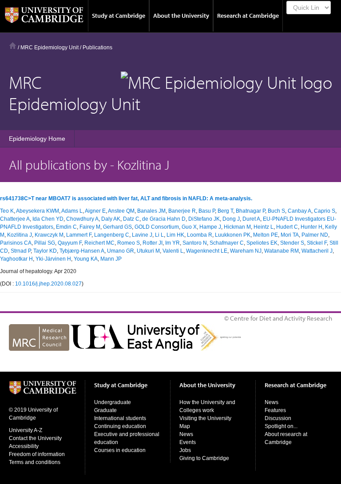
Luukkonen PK (232, 235)
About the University (181, 16)
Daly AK (110, 219)
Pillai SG (44, 243)
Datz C (131, 219)
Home (12, 45)
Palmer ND (314, 235)
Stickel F (317, 243)
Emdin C (66, 227)
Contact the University (35, 438)
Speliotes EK (262, 243)
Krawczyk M (49, 235)
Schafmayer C (227, 243)
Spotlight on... (281, 426)
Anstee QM (121, 211)
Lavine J (142, 235)
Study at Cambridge (118, 16)
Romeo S (128, 243)
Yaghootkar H (16, 259)
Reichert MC (99, 243)
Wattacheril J (317, 251)
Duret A (251, 219)
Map (184, 426)
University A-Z (25, 430)
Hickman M (237, 227)
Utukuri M (148, 251)
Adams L (72, 211)
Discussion (278, 418)
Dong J (231, 219)
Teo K (7, 211)
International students (120, 418)
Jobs (185, 450)
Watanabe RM (281, 251)
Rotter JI (153, 243)
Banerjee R (182, 211)
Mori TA (290, 235)
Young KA (86, 259)
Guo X (189, 227)
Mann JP (111, 259)
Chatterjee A (15, 219)
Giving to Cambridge (204, 458)
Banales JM (151, 211)
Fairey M (89, 227)
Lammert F (78, 235)
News (186, 434)
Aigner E (95, 211)
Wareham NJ (246, 251)
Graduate (105, 410)
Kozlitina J (19, 235)
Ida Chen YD (47, 219)
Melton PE (265, 235)
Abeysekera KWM (37, 211)
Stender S (292, 243)
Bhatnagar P (250, 211)
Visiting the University (205, 418)
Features (275, 410)
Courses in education (120, 450)
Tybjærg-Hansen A (81, 251)
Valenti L (173, 251)
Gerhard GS (117, 227)
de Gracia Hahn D (164, 219)
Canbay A (299, 211)
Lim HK (175, 235)
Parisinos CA (16, 243)
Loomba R (199, 235)
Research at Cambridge (248, 16)
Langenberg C (111, 235)
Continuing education (120, 426)
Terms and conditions (34, 462)
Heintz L (264, 227)
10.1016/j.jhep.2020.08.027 (48, 284)
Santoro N (194, 243)
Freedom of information (37, 454)
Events (187, 442)
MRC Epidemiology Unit (49, 47)
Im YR (172, 243)
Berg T (225, 211)
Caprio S (324, 211)
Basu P (206, 211)
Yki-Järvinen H (53, 259)
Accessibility (24, 446)
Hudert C (287, 227)
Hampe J (210, 227)
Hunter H (311, 227)
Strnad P (21, 251)
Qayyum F (70, 243)
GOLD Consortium (157, 227)
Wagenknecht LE (206, 251)
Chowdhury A (82, 219)
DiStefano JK (204, 219)
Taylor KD (45, 251)
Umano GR (120, 251)
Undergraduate (112, 402)
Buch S (276, 211)
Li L (159, 235)
